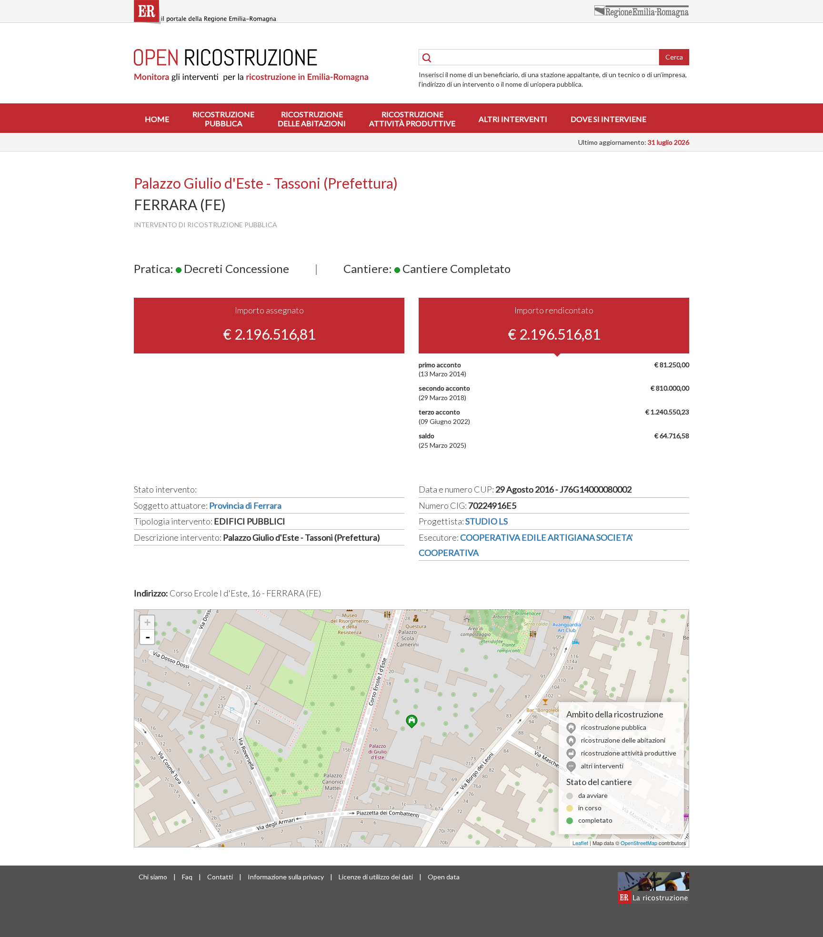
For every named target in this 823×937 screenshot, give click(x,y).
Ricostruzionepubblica (223, 119)
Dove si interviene (608, 118)
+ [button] (147, 622)
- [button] (147, 637)
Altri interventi (513, 118)
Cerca (674, 57)
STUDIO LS (486, 521)
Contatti (220, 877)
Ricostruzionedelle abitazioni (312, 119)
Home (157, 118)
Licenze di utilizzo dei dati (376, 877)
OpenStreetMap (639, 842)
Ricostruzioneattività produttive (412, 119)
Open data (444, 877)
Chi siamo (153, 877)
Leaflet (580, 842)
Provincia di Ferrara (245, 505)
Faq (187, 877)
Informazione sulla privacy (286, 877)
